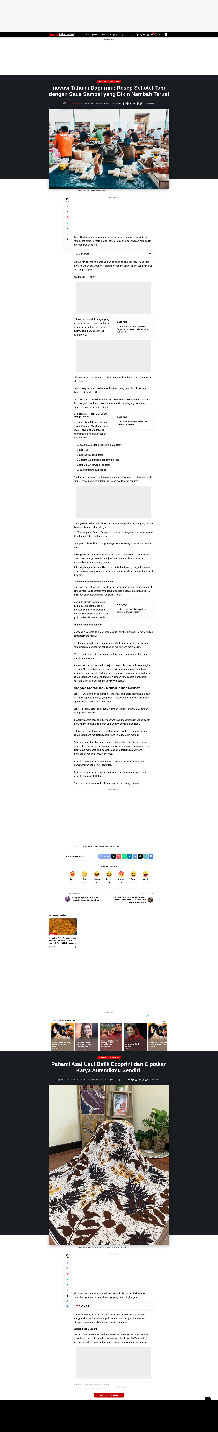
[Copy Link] (141, 103)
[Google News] (148, 35)
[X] (140, 35)
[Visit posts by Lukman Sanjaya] (64, 103)
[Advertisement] (109, 16)
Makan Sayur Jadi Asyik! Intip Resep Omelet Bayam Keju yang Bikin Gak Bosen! (133, 329)
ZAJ (64, 1079)
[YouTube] (144, 35)
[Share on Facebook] (123, 103)
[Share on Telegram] (134, 103)
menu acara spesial (90, 847)
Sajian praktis (110, 847)
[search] (155, 34)
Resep (101, 847)
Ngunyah (102, 81)
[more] (122, 34)
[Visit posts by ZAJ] (59, 1079)
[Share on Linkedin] (67, 228)
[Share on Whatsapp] (130, 103)
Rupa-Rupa (114, 81)
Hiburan (102, 1057)
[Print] (67, 250)
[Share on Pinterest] (127, 103)
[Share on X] (67, 212)
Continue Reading (109, 1395)
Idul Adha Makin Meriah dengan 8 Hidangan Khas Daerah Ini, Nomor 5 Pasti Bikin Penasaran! (62, 940)
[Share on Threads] (137, 103)
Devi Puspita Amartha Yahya (91, 190)
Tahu (118, 847)
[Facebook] (137, 35)
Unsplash (103, 190)
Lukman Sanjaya (75, 103)
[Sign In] (133, 34)
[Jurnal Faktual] (62, 34)
